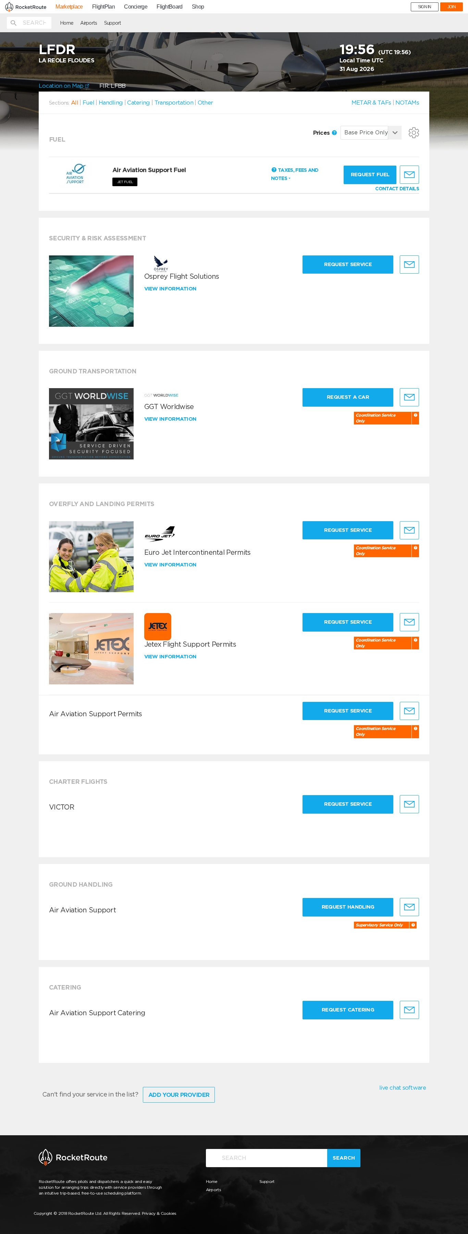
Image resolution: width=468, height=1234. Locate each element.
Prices (322, 132)
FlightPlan (103, 7)
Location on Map (62, 85)
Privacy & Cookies (159, 1213)
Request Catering (348, 1010)
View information (171, 289)
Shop (198, 7)
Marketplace (69, 7)
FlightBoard (169, 7)
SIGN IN (424, 6)
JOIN (451, 6)
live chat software (402, 1087)
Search (344, 1158)
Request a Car (348, 397)
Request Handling (348, 907)
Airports (88, 23)
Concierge (135, 7)
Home (66, 23)
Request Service (348, 264)
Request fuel (370, 174)
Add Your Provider (178, 1094)
